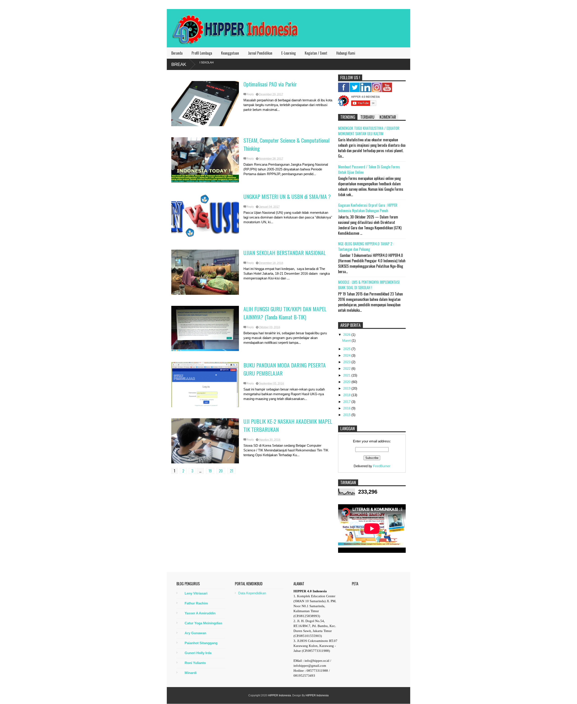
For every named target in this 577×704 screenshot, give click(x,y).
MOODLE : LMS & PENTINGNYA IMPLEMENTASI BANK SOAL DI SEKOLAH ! (369, 284)
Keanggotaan (230, 53)
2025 (347, 349)
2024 (347, 355)
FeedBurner (381, 466)
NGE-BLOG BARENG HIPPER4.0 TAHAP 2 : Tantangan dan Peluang (366, 246)
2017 (347, 402)
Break (178, 64)
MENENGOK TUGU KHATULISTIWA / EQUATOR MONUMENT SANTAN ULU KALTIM (368, 130)
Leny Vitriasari (196, 593)
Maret (347, 340)
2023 (347, 362)
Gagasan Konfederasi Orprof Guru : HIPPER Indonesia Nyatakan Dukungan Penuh (367, 207)
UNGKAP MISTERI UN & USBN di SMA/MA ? (287, 196)
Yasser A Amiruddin (200, 613)
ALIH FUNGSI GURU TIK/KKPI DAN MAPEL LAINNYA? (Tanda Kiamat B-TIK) (284, 313)
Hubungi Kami (345, 53)
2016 (347, 408)
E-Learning (288, 53)
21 (231, 471)
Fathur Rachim (196, 603)
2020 (347, 382)
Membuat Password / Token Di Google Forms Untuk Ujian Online (369, 169)
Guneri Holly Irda (198, 653)
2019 (347, 388)
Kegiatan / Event (316, 53)
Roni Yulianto (195, 663)
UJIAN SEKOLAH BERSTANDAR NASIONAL (284, 253)
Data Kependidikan (252, 593)
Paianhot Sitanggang (201, 643)
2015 (347, 415)
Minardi (191, 673)
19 (210, 471)
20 (221, 471)
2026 (347, 335)
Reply (250, 94)
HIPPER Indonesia (279, 695)
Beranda (177, 53)
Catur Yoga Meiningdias (203, 623)
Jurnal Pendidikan (260, 53)
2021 (347, 375)
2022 (347, 368)
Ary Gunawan (195, 633)
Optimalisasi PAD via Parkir (270, 84)
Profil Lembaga (202, 53)
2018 (347, 395)
